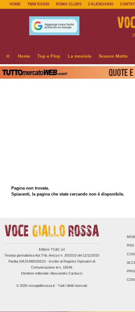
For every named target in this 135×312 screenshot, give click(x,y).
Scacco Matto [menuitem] (113, 56)
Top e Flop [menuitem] (48, 56)
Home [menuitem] (24, 56)
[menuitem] (8, 56)
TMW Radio (38, 4)
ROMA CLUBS (69, 4)
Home (15, 4)
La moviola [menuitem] (79, 56)
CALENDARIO (100, 4)
